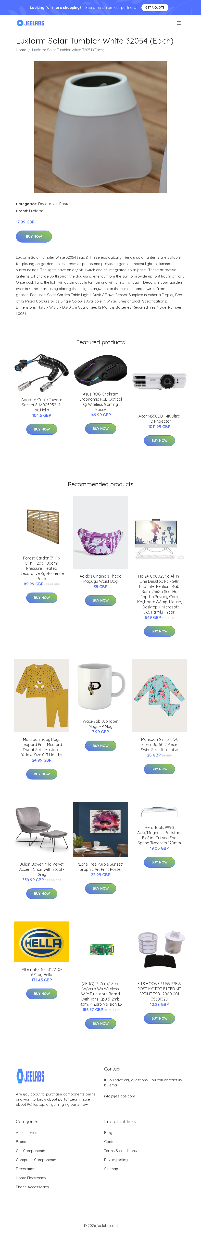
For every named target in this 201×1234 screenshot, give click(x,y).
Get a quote (154, 7)
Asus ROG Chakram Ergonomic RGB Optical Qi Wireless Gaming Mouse (100, 402)
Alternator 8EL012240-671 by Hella (42, 972)
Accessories (26, 1132)
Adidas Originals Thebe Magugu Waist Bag (100, 579)
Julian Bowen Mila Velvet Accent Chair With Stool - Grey (41, 869)
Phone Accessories (32, 1187)
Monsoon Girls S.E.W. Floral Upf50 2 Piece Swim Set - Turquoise (159, 744)
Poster (65, 203)
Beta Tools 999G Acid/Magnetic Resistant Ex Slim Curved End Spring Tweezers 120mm (159, 835)
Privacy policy (116, 1159)
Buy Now (34, 236)
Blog (108, 1132)
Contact (111, 1141)
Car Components (30, 1150)
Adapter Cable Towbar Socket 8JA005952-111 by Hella (41, 404)
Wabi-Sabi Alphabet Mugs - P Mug (101, 724)
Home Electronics (31, 1178)
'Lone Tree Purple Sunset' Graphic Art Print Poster (100, 867)
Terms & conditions (120, 1150)
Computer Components (36, 1159)
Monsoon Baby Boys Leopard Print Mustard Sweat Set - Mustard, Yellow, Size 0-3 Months (41, 747)
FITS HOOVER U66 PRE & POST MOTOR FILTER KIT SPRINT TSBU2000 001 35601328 (159, 991)
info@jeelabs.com (119, 1096)
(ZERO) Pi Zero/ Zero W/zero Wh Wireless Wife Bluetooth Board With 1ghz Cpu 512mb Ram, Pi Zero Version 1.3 (100, 994)
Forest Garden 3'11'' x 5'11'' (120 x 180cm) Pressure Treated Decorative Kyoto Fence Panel (42, 568)
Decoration (48, 203)
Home (21, 49)
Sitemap (111, 1168)
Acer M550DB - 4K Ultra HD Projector (159, 419)
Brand (21, 1141)
